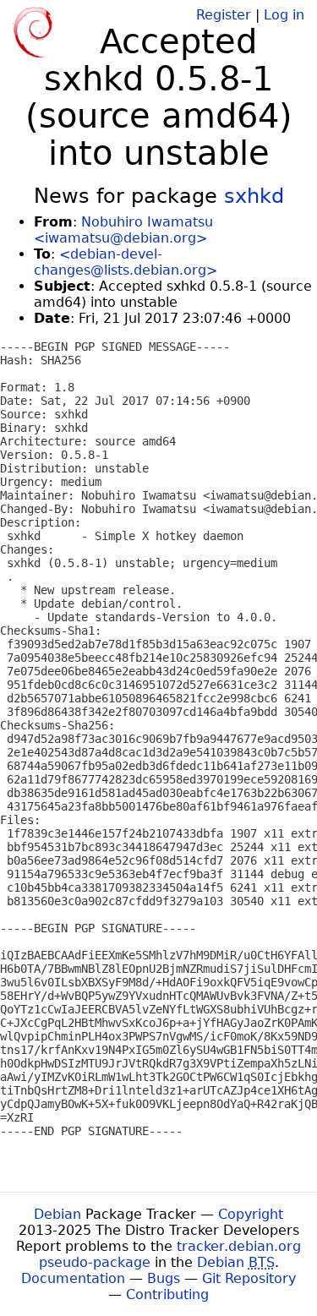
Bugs (163, 1278)
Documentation (73, 1278)
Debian (57, 1214)
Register (223, 15)
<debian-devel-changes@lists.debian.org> (125, 262)
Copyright (250, 1214)
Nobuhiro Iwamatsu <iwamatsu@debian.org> (123, 230)
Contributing (167, 1294)
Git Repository (249, 1278)
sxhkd (254, 196)
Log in (284, 15)
